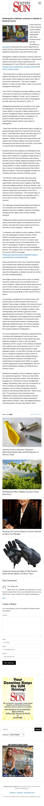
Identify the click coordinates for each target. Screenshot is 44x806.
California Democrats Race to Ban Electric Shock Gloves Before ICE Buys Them (19, 572)
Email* (4, 646)
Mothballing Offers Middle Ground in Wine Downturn (20, 493)
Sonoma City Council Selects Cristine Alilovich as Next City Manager (21, 532)
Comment (4, 615)
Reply (4, 598)
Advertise (13, 793)
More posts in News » (36, 414)
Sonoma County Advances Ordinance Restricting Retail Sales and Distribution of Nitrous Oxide (20, 452)
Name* (4, 639)
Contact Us (19, 793)
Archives (5, 735)
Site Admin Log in (29, 793)
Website (4, 653)
